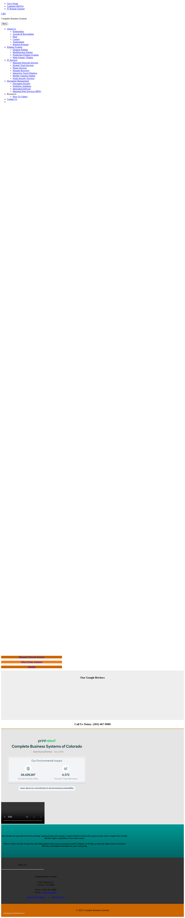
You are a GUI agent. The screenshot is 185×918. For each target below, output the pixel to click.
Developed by (8, 913)
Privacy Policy (58, 897)
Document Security (21, 83)
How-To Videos (20, 96)
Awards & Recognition (23, 34)
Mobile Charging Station (24, 76)
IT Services (12, 60)
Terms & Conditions (36, 897)
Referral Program (20, 44)
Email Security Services (23, 78)
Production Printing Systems (26, 55)
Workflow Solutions (22, 86)
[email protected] (48, 892)
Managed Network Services (25, 62)
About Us (11, 29)
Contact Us (12, 99)
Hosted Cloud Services (23, 65)
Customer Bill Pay (15, 6)
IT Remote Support (16, 9)
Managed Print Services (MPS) (27, 91)
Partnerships (18, 31)
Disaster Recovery (21, 70)
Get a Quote (12, 3)
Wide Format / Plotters (23, 57)
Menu (4, 24)
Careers (16, 39)
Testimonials (18, 42)
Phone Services (20, 68)
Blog (15, 36)
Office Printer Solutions (31, 662)
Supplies (32, 667)
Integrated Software (22, 89)
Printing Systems (14, 47)
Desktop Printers (20, 49)
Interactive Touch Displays (25, 73)
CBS (3, 13)
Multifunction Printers (23, 52)
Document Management (18, 81)
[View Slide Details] (102, 713)
